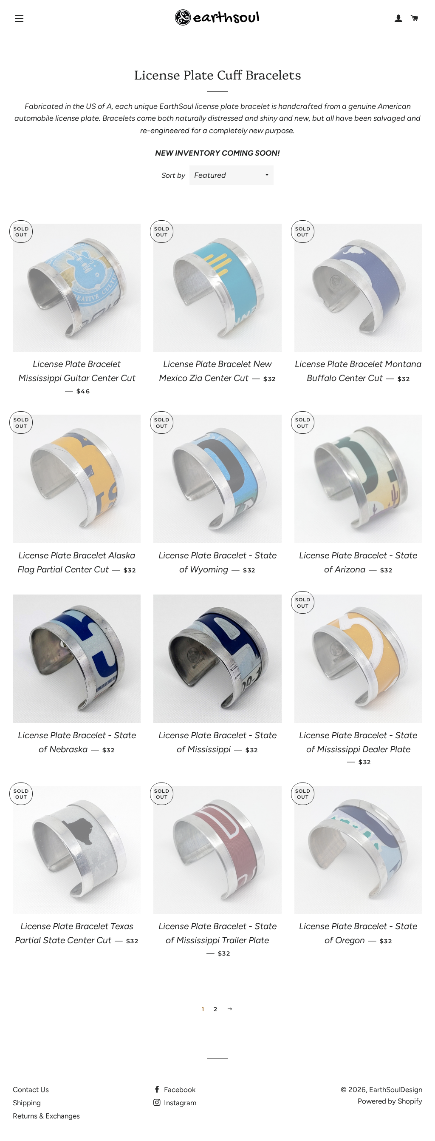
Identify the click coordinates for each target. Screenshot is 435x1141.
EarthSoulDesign (395, 1089)
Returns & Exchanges (46, 1116)
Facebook (178, 1089)
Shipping (27, 1102)
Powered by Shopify (390, 1101)
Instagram (179, 1102)
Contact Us (31, 1089)
